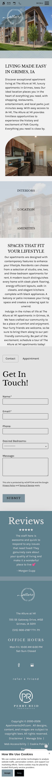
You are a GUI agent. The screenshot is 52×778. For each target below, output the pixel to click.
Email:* (7, 411)
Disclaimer (16, 738)
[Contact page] (8, 3)
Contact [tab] (10, 358)
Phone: (7, 426)
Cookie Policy (38, 744)
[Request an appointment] (14, 3)
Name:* (7, 396)
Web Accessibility (15, 744)
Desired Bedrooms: (14, 441)
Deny (19, 773)
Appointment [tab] (31, 358)
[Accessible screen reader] (3, 3)
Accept (7, 773)
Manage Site (34, 738)
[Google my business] (32, 665)
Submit (14, 498)
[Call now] (20, 3)
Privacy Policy (9, 485)
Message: (8, 455)
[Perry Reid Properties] (26, 699)
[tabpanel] (26, 435)
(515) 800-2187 (26, 630)
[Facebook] (19, 665)
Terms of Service (26, 485)
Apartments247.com (18, 725)
